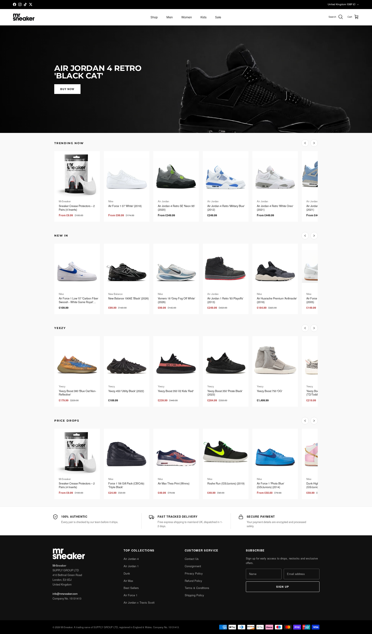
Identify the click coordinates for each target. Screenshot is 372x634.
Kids (203, 17)
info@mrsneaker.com (65, 594)
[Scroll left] (305, 143)
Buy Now (67, 89)
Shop (154, 17)
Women (186, 17)
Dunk (127, 573)
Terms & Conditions (197, 588)
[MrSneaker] (23, 17)
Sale (218, 17)
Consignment (193, 566)
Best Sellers (131, 588)
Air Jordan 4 (131, 559)
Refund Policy (193, 581)
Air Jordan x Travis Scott (139, 602)
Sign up (282, 587)
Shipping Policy (194, 595)
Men (169, 17)
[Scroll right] (314, 143)
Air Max (128, 581)
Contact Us (192, 559)
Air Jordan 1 (131, 566)
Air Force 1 (130, 595)
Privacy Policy (194, 573)
